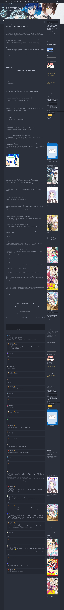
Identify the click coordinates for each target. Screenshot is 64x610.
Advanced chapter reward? (50, 75)
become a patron (23, 306)
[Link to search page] (56, 1)
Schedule (25, 1)
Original (15, 1)
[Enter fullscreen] (26, 22)
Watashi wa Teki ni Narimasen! (11, 24)
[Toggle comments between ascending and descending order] (44, 332)
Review (29, 1)
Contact (37, 1)
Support (20, 1)
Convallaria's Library (19, 8)
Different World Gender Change (51, 245)
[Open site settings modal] (59, 1)
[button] (23, 317)
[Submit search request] (57, 22)
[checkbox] (57, 1)
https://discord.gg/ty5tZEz (50, 339)
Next (33, 303)
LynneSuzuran (11, 343)
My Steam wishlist (49, 93)
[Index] (26, 317)
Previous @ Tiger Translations (23, 303)
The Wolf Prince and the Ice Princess (52, 577)
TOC (30, 303)
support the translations (18, 306)
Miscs (40, 1)
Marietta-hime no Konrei (50, 246)
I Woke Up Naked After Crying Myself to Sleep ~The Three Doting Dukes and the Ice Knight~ (52, 238)
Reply (9, 350)
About (33, 1)
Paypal (36, 306)
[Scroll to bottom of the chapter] (40, 22)
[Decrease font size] (7, 22)
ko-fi (31, 306)
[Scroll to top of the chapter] (40, 317)
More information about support (51, 73)
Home (6, 1)
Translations (10, 1)
